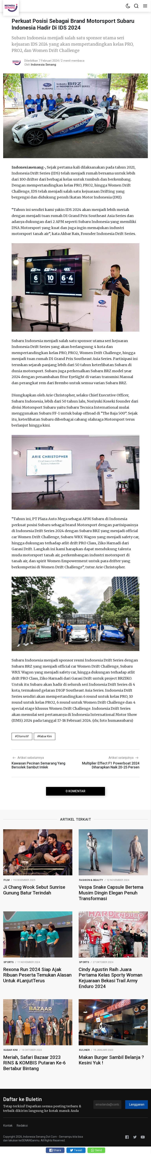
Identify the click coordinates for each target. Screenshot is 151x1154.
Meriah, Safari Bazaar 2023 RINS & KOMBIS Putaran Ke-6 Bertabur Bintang (34, 1063)
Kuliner (84, 1049)
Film (6, 879)
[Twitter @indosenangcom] (135, 1137)
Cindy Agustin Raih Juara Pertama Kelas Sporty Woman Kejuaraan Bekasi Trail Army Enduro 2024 (110, 978)
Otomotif (23, 736)
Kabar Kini (45, 736)
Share (57, 1150)
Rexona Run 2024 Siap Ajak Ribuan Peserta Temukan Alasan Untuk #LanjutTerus (37, 975)
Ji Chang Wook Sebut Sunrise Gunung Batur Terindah (34, 890)
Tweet (77, 1150)
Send (98, 1150)
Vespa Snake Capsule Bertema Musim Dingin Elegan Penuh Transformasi (111, 892)
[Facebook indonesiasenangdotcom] (127, 1137)
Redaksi (22, 1125)
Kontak (8, 1125)
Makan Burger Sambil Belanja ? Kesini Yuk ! (111, 1060)
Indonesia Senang (43, 64)
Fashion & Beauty (91, 879)
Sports (9, 962)
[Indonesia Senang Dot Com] (143, 1137)
